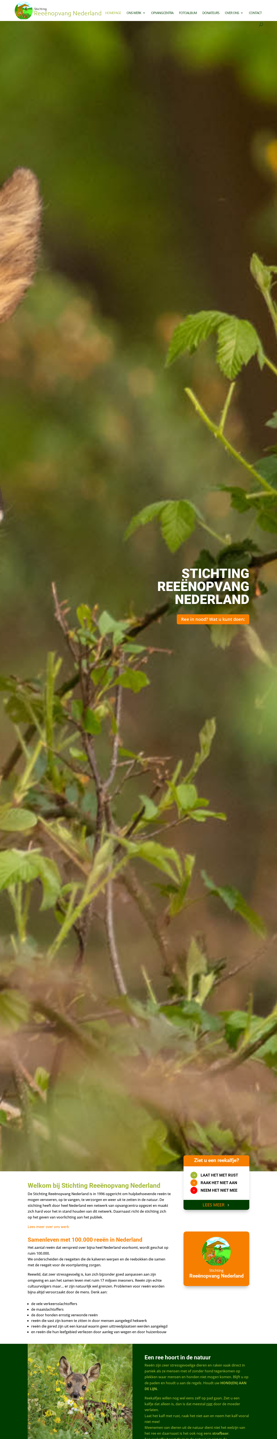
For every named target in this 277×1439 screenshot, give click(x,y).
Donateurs (210, 13)
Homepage (113, 13)
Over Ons (232, 13)
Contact (255, 13)
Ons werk (134, 13)
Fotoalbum (188, 13)
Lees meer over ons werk (48, 1226)
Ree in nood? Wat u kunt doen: (213, 619)
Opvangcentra (162, 13)
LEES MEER (214, 1205)
